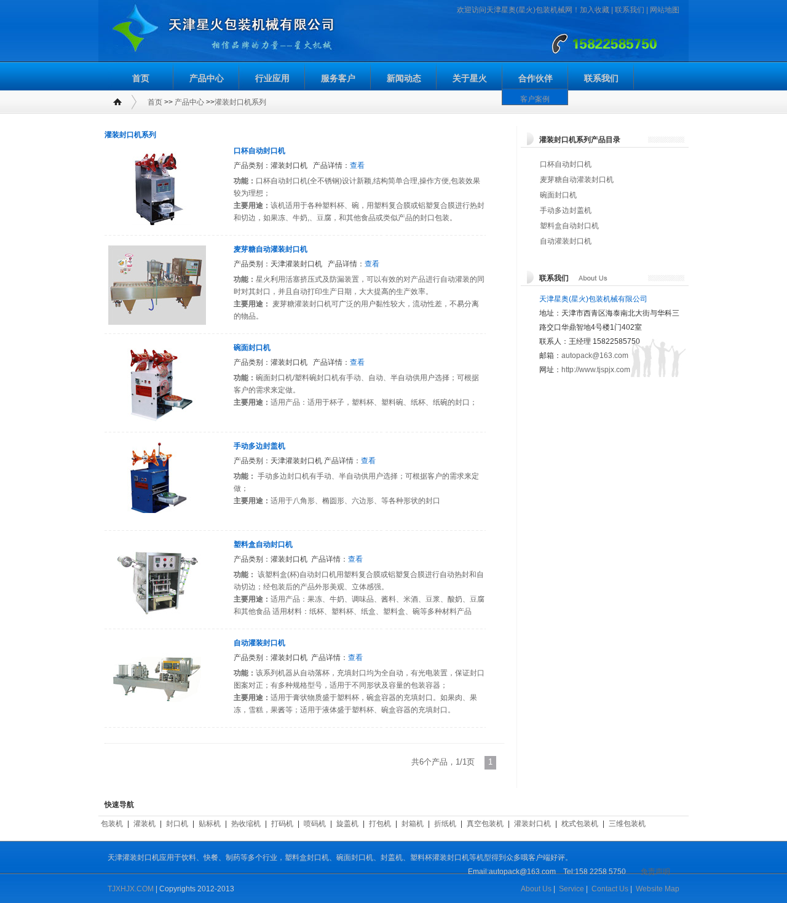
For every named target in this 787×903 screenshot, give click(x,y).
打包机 (380, 823)
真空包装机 (485, 823)
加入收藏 (594, 10)
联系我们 (629, 10)
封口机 (177, 823)
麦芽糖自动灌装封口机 (270, 249)
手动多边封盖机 (259, 446)
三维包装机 (627, 823)
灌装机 (144, 823)
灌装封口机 (532, 823)
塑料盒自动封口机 (263, 544)
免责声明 (655, 871)
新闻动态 (404, 78)
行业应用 (272, 78)
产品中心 (206, 78)
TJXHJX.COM (131, 889)
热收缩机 (246, 823)
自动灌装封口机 (259, 642)
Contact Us (609, 889)
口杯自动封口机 (259, 150)
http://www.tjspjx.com (595, 369)
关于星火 (470, 78)
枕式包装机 (579, 823)
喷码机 (315, 823)
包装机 (112, 823)
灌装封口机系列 (240, 102)
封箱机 (412, 823)
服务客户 (338, 78)
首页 (140, 78)
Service (571, 889)
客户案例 (535, 99)
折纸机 (445, 823)
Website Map (657, 889)
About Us (536, 889)
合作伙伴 (535, 78)
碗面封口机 (252, 347)
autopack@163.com (594, 355)
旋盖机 (347, 823)
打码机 (282, 823)
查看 (357, 165)
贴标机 (210, 823)
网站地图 (664, 10)
